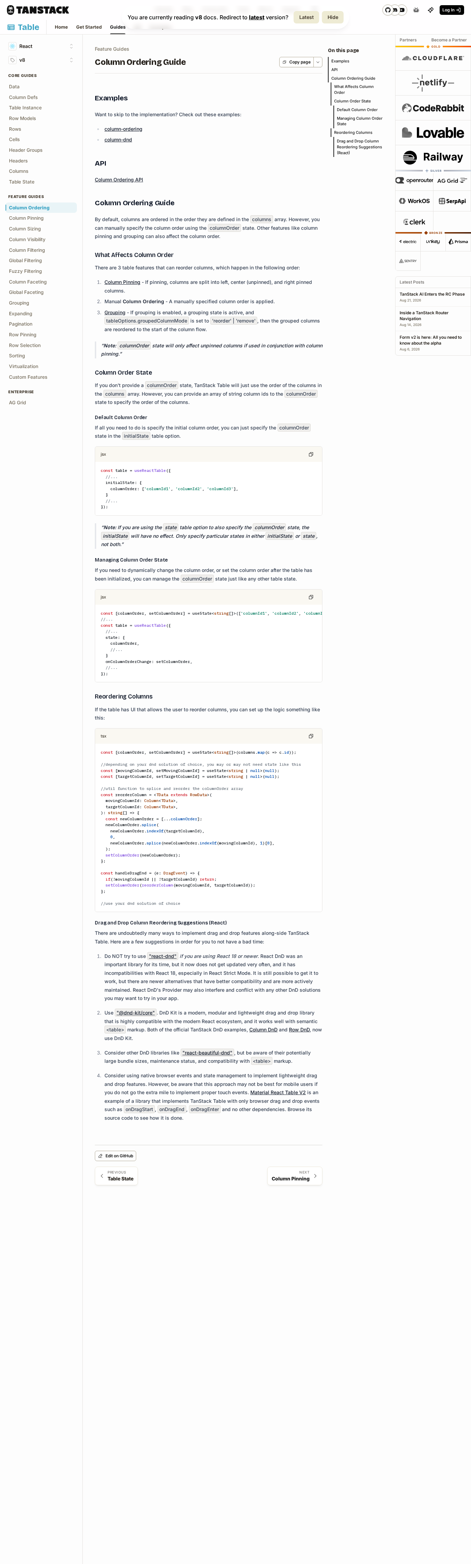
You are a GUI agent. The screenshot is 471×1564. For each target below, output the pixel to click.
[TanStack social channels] (394, 10)
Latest (306, 17)
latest (256, 17)
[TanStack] (38, 10)
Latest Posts (412, 282)
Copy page (300, 62)
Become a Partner (449, 39)
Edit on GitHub (119, 1155)
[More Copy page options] (317, 62)
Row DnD (299, 1029)
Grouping (115, 312)
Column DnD (263, 1029)
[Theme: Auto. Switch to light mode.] (416, 10)
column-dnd (118, 139)
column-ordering (123, 129)
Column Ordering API (119, 179)
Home (61, 27)
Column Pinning (122, 282)
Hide (333, 17)
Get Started (89, 27)
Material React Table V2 (278, 1092)
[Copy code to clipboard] (311, 454)
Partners (408, 39)
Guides (118, 27)
